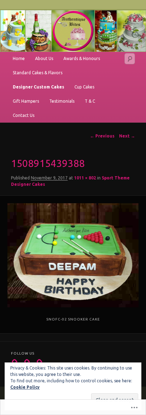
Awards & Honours (81, 58)
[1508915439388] (72, 255)
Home (19, 58)
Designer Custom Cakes (38, 87)
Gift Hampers (26, 101)
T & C (90, 101)
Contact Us (23, 115)
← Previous (102, 136)
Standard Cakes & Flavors (37, 72)
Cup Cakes (84, 87)
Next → (127, 136)
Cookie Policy (25, 387)
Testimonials (61, 101)
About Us (44, 58)
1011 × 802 (85, 178)
